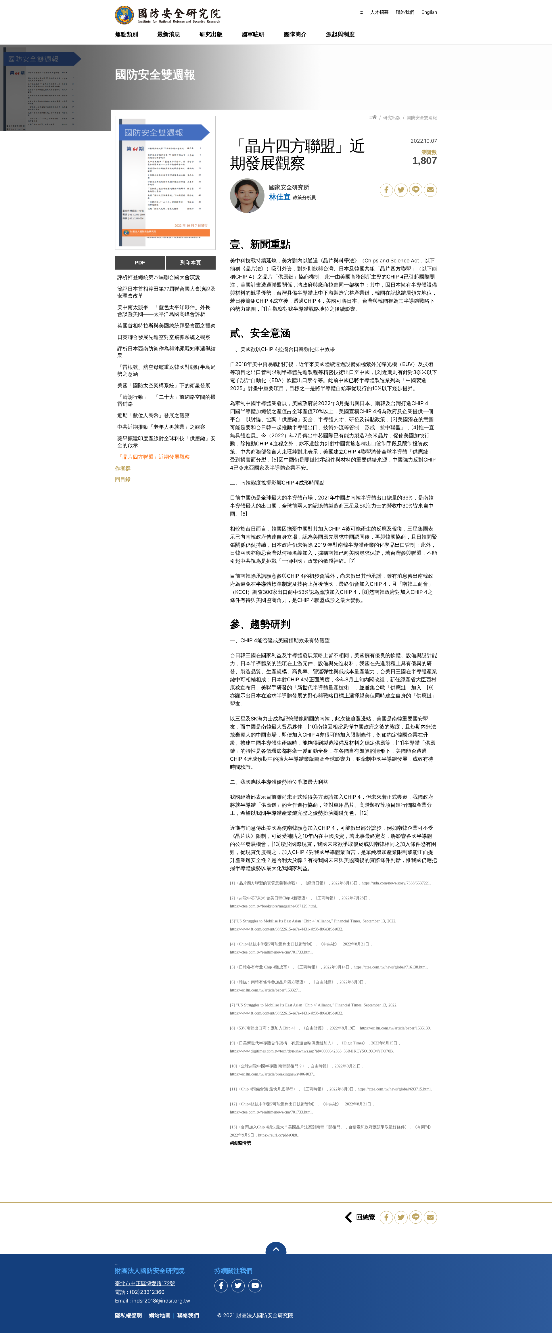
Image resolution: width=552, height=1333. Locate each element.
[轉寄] (430, 190)
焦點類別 (126, 34)
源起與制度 (340, 34)
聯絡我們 (405, 12)
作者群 (123, 468)
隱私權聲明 (128, 1315)
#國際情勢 (240, 1143)
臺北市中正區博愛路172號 (145, 1283)
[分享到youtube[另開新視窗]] (255, 1285)
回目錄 (123, 479)
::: (361, 12)
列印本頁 (190, 263)
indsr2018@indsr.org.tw (161, 1301)
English (429, 12)
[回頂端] (276, 1252)
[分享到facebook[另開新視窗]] (221, 1285)
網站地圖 (160, 1315)
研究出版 (211, 34)
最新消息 (168, 34)
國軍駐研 (252, 34)
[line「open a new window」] (415, 189)
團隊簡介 (295, 34)
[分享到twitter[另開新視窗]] (238, 1285)
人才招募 (379, 12)
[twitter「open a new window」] (401, 190)
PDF (140, 263)
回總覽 (365, 1217)
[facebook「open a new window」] (386, 190)
